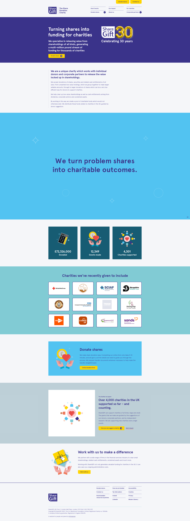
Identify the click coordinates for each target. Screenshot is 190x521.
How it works (95, 8)
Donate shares (122, 1)
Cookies (131, 492)
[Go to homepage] (58, 10)
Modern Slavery (133, 499)
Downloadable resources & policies (102, 496)
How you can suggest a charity (110, 428)
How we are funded (118, 488)
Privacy (131, 495)
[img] (95, 166)
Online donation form (88, 367)
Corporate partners (133, 12)
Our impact (112, 8)
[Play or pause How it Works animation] (187, 217)
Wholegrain (72, 516)
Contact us (136, 1)
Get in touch (129, 428)
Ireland (115, 495)
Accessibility (132, 488)
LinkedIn (115, 499)
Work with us (84, 472)
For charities (130, 8)
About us (111, 12)
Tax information (117, 492)
